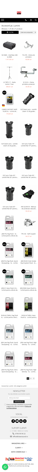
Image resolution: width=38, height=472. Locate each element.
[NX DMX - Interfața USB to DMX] (9, 45)
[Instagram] (25, 421)
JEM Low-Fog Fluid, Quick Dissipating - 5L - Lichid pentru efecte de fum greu (9, 343)
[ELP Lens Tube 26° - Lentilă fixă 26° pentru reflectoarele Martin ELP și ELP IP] (9, 162)
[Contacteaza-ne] (26, 20)
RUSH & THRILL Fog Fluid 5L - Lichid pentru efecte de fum (9, 316)
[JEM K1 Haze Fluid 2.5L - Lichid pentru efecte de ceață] (9, 277)
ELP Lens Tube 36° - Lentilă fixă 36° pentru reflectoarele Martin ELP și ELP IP (28, 176)
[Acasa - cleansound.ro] (19, 12)
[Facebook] (13, 421)
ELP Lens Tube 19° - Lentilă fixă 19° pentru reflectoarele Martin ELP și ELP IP (28, 145)
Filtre (10, 32)
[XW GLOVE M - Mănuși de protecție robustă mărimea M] (28, 194)
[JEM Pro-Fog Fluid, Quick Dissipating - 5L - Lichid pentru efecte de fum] (9, 250)
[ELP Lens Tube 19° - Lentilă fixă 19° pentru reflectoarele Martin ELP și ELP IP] (28, 129)
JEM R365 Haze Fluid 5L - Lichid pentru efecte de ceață (28, 289)
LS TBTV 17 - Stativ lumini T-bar (9, 83)
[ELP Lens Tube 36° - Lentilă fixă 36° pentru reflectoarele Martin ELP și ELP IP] (28, 162)
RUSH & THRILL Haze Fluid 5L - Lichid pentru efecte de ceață (28, 316)
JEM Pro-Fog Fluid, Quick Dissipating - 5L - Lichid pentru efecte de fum (9, 262)
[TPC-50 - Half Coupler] (28, 223)
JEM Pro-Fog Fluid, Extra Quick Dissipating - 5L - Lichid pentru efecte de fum (10, 371)
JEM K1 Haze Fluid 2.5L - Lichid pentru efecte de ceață (9, 289)
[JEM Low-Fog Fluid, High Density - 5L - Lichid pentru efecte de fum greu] (28, 332)
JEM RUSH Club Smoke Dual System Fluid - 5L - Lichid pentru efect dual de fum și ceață (28, 262)
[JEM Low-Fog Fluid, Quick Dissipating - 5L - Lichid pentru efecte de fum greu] (9, 332)
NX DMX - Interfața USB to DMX (9, 56)
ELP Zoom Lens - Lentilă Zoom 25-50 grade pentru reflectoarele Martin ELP (9, 145)
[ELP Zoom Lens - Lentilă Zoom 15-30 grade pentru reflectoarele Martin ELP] (28, 98)
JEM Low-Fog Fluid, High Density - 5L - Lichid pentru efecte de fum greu (28, 343)
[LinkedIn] (21, 421)
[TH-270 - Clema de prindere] (28, 45)
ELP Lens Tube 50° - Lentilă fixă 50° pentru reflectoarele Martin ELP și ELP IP (9, 208)
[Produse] (3, 20)
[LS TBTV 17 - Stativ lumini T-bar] (9, 71)
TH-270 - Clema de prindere (28, 56)
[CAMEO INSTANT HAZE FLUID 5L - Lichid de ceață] (9, 98)
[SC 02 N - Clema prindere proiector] (28, 71)
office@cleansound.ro (20, 436)
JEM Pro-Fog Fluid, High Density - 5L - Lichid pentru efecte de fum (28, 371)
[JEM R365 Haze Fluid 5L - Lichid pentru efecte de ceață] (28, 277)
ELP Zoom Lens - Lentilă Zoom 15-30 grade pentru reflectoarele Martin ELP (28, 110)
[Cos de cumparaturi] (31, 20)
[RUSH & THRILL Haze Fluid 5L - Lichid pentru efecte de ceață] (28, 304)
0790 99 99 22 (20, 434)
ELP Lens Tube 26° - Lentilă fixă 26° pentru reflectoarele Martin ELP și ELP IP (9, 176)
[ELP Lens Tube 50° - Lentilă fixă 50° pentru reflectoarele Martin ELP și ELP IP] (9, 194)
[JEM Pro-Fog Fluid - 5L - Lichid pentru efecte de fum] (9, 223)
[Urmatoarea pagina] (33, 378)
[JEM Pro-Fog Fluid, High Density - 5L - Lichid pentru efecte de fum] (28, 359)
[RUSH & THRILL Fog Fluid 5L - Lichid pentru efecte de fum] (9, 304)
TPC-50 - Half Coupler (28, 234)
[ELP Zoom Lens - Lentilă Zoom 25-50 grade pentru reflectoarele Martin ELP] (9, 129)
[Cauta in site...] (35, 20)
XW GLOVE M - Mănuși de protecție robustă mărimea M (28, 208)
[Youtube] (17, 421)
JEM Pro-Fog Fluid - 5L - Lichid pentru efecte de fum (9, 235)
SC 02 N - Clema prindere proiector (28, 83)
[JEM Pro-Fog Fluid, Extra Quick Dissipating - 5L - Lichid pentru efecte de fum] (9, 359)
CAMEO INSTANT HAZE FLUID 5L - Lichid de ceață (9, 110)
